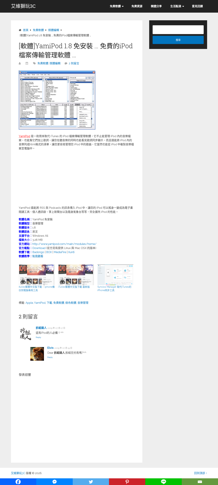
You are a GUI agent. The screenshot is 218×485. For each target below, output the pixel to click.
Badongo (38, 252)
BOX (49, 252)
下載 (49, 302)
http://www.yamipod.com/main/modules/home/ (64, 244)
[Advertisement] (77, 178)
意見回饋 (197, 6)
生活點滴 (175, 6)
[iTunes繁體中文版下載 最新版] (76, 274)
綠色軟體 (70, 302)
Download (38, 248)
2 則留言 (74, 63)
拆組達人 (41, 327)
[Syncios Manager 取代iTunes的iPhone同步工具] (115, 274)
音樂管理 (82, 302)
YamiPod (39, 302)
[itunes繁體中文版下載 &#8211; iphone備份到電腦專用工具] (37, 274)
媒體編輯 (55, 63)
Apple (29, 302)
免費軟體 (115, 6)
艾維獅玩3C (23, 6)
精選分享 (156, 6)
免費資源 (136, 6)
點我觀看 (37, 256)
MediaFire (60, 252)
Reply (38, 337)
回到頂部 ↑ (200, 473)
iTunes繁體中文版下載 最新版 (74, 286)
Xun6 (71, 252)
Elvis (50, 347)
